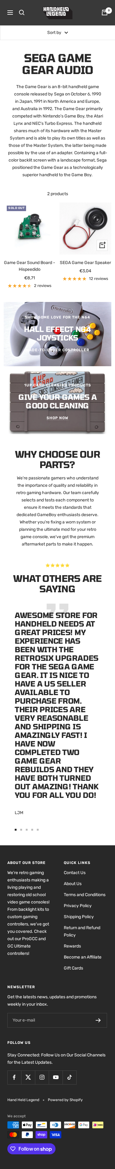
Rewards (72, 946)
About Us (73, 883)
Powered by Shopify (65, 1100)
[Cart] (105, 12)
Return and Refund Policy (82, 931)
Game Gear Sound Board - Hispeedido (29, 266)
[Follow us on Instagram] (42, 1077)
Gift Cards (73, 968)
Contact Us (75, 872)
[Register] (98, 1020)
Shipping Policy (79, 916)
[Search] (22, 12)
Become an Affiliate (83, 957)
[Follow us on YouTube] (56, 1077)
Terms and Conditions (84, 894)
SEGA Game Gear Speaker (85, 262)
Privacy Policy (78, 905)
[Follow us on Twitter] (28, 1077)
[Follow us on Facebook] (14, 1077)
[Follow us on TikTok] (69, 1077)
